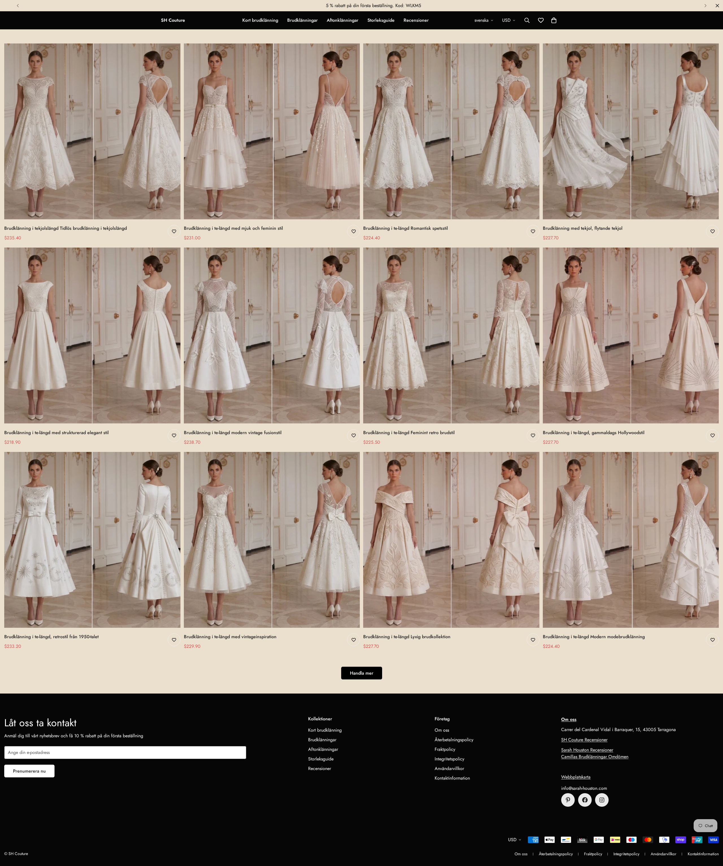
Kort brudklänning (260, 20)
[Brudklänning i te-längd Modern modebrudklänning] (631, 540)
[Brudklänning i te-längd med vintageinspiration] (272, 540)
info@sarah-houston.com (584, 788)
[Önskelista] (174, 231)
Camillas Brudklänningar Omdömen (594, 756)
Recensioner (416, 20)
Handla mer (361, 673)
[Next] (705, 5)
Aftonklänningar (342, 20)
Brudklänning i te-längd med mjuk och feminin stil (233, 228)
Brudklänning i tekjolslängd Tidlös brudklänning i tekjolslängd (65, 228)
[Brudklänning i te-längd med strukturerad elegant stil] (92, 335)
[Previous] (17, 5)
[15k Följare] (585, 800)
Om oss (442, 730)
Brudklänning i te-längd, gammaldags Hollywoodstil (593, 432)
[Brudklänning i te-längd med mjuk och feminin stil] (272, 131)
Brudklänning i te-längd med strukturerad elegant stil (56, 432)
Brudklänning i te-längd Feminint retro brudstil (409, 432)
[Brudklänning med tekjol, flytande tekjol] (631, 131)
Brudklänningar (302, 20)
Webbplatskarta (576, 777)
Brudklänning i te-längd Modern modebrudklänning (594, 636)
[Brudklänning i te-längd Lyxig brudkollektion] (451, 540)
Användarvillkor (449, 768)
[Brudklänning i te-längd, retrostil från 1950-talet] (92, 540)
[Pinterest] (568, 800)
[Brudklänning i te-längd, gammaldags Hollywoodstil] (631, 335)
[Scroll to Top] (711, 835)
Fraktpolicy (445, 749)
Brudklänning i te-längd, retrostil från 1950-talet (51, 636)
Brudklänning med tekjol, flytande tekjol (582, 228)
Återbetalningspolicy (454, 739)
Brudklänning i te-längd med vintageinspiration (230, 636)
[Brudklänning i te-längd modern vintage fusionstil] (272, 335)
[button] (553, 20)
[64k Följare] (602, 800)
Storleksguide (381, 20)
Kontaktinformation (452, 778)
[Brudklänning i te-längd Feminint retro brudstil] (451, 335)
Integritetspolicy (449, 759)
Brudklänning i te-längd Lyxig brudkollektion (406, 636)
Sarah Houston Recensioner (587, 750)
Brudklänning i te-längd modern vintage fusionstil (233, 432)
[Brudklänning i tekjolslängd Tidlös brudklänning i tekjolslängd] (92, 131)
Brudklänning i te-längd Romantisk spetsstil (405, 228)
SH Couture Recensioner (584, 739)
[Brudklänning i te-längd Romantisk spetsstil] (451, 131)
